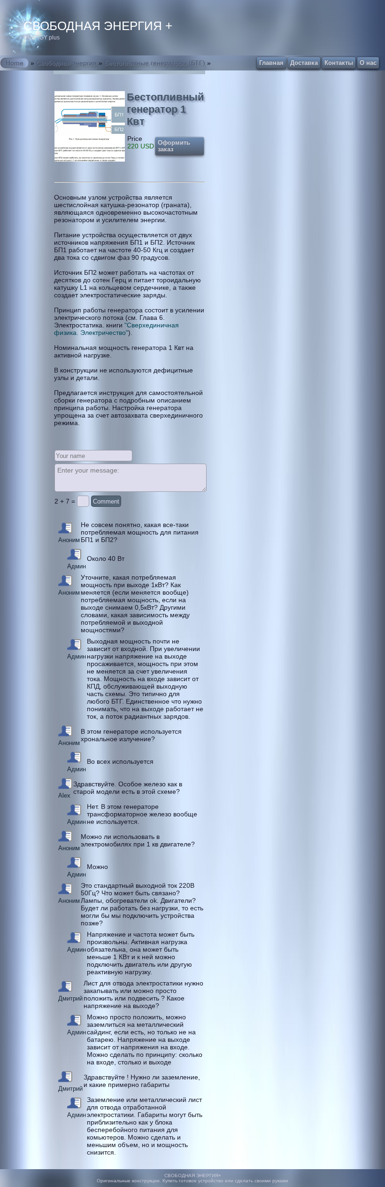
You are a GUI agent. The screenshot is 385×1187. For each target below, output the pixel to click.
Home (14, 63)
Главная (271, 63)
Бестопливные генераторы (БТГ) (154, 63)
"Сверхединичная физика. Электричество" (116, 328)
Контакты (338, 63)
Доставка (304, 63)
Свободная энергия (66, 63)
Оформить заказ (174, 146)
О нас (368, 63)
